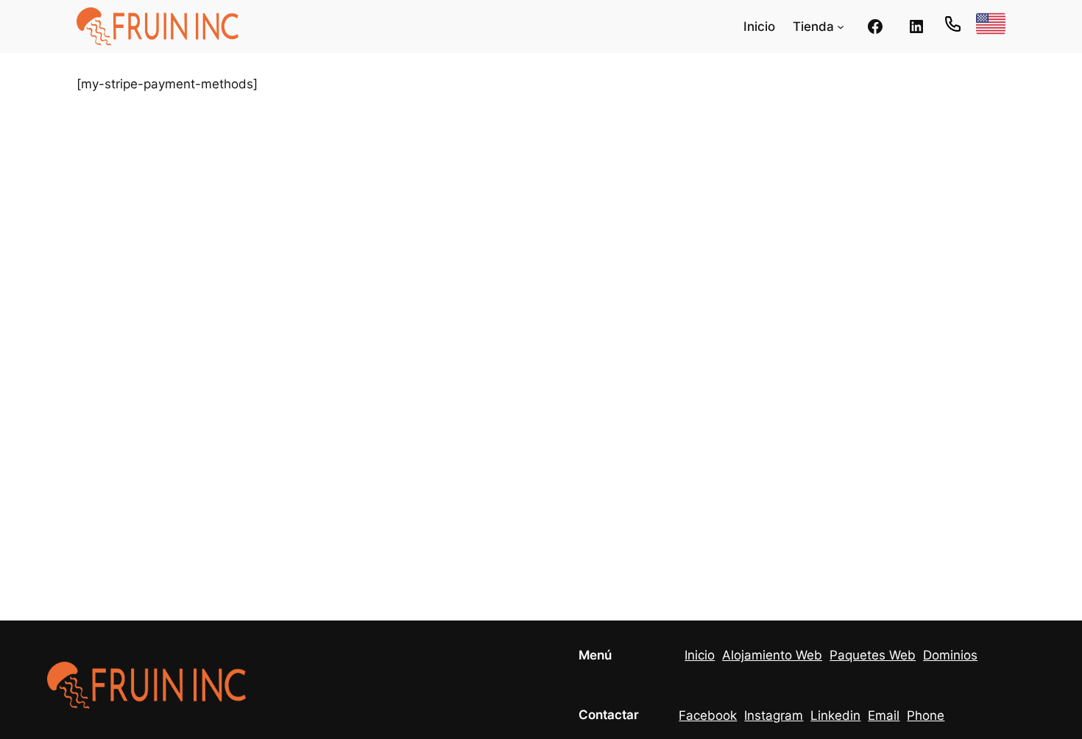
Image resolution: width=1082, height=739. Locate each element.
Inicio (700, 655)
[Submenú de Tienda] (840, 26)
